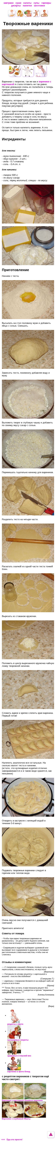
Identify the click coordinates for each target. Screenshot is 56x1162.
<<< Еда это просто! (11, 1139)
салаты (27, 3)
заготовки (39, 5)
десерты (16, 5)
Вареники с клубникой (13, 1119)
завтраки (8, 3)
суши (18, 3)
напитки (27, 5)
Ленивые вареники (33, 1100)
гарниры (46, 3)
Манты (27, 1119)
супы (36, 3)
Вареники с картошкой (13, 1100)
